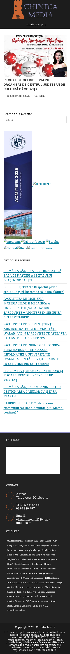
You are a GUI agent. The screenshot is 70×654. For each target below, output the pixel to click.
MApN (60, 582)
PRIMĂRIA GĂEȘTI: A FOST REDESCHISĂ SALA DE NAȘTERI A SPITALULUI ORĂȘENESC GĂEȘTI (32, 275)
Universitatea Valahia (16, 610)
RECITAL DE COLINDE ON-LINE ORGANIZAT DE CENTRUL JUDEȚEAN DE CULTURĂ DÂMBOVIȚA (34, 85)
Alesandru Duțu (31, 540)
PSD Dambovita (32, 601)
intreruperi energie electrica (41, 573)
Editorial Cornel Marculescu (19, 568)
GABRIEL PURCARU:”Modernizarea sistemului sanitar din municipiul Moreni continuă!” (34, 407)
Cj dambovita (12, 554)
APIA (55, 540)
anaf (42, 540)
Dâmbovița (37, 564)
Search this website (18, 114)
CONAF (10, 564)
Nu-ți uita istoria (52, 587)
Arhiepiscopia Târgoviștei (18, 545)
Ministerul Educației (16, 587)
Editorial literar (39, 568)
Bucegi (10, 550)
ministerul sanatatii (35, 587)
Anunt (48, 540)
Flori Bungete (12, 573)
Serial (52, 601)
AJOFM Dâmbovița (15, 540)
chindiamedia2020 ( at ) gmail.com (33, 521)
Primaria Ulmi (46, 596)
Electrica (52, 568)
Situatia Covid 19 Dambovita (19, 605)
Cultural (39, 95)
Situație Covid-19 (40, 605)
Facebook (13, 440)
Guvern (23, 573)
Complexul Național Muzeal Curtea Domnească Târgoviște (32, 559)
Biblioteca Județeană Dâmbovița (45, 545)
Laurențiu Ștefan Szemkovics (42, 582)
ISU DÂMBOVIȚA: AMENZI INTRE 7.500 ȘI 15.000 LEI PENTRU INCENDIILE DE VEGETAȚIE (33, 375)
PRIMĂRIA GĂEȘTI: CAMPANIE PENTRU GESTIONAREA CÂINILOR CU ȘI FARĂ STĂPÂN (32, 391)
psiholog (44, 601)
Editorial (47, 564)
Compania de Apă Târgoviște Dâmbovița (37, 554)
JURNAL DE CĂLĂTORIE (17, 582)
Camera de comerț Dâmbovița (27, 550)
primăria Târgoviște (15, 601)
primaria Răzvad (30, 596)
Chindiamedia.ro (49, 550)
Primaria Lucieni (14, 596)
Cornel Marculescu (23, 564)
